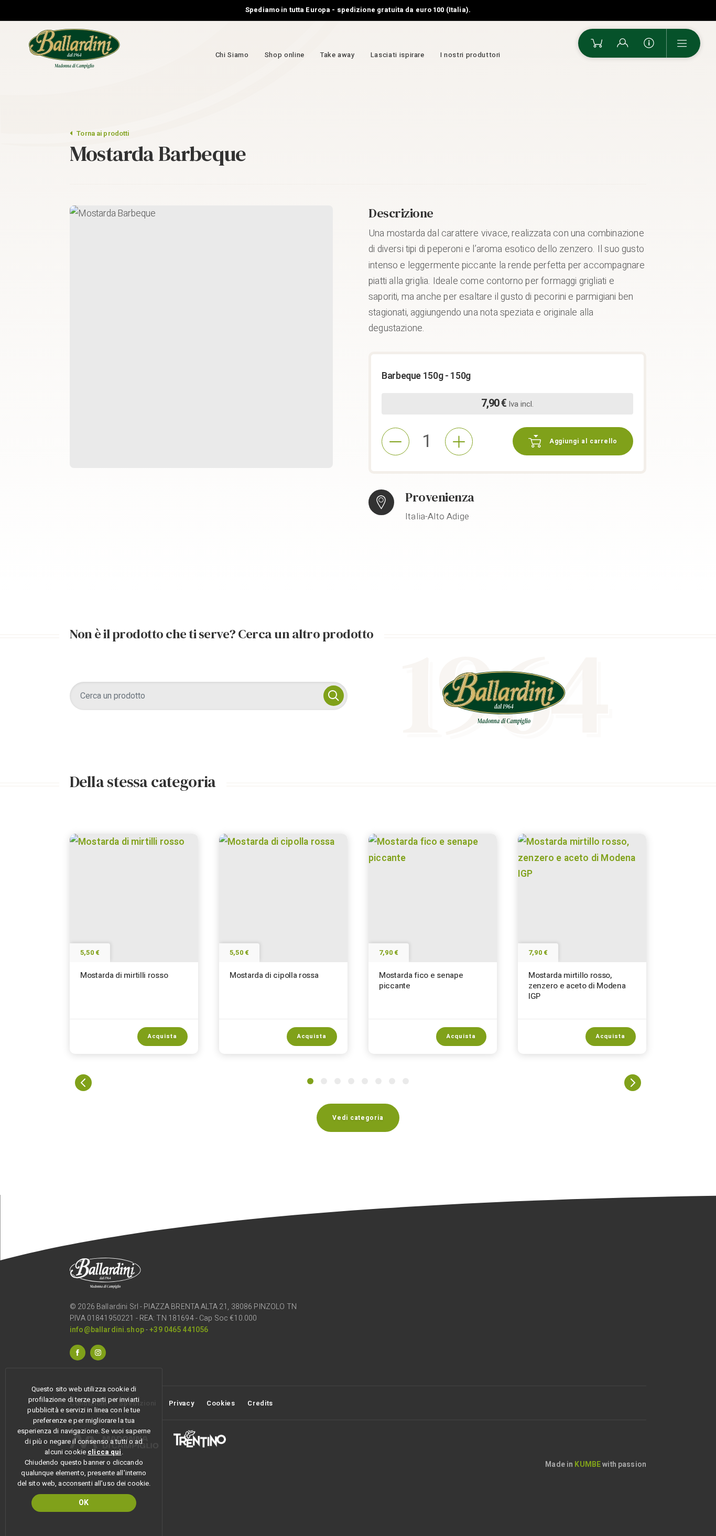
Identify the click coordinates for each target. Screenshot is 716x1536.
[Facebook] (77, 1352)
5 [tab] (365, 1081)
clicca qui (104, 1452)
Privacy (181, 1403)
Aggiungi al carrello (583, 441)
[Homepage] (74, 49)
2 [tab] (324, 1081)
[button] (83, 1082)
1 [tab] (310, 1081)
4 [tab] (351, 1081)
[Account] (623, 43)
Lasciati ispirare (398, 55)
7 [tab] (392, 1081)
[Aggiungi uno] (459, 441)
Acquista (162, 1036)
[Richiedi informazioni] (649, 43)
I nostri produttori (470, 55)
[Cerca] (333, 695)
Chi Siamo (232, 55)
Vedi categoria (358, 1118)
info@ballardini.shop (107, 1329)
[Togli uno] (395, 441)
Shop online (285, 55)
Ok (84, 1502)
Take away (337, 55)
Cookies (221, 1403)
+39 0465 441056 (178, 1329)
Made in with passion (595, 1464)
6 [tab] (378, 1081)
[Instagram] (98, 1352)
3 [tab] (337, 1081)
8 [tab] (406, 1081)
